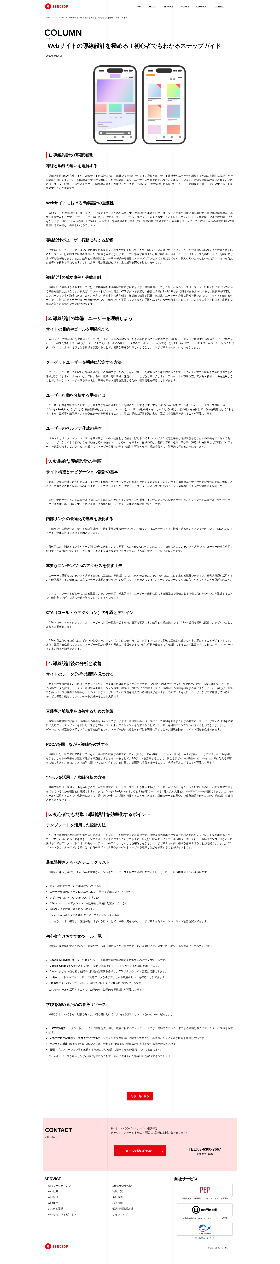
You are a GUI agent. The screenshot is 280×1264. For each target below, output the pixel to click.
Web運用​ (53, 1203)
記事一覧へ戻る (140, 1096)
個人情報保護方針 (122, 1208)
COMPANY (202, 6)
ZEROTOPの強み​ (122, 1185)
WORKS (185, 6)
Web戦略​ (53, 1191)
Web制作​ (53, 1197)
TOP (139, 6)
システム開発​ (55, 1208)
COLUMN (59, 17)
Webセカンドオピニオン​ (62, 1214)
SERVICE (168, 6)
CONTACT (220, 6)
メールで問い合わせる (140, 1151)
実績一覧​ (117, 1191)
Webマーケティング (59, 1185)
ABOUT (152, 6)
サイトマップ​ (120, 1214)
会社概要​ (117, 1197)
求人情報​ (117, 1203)
